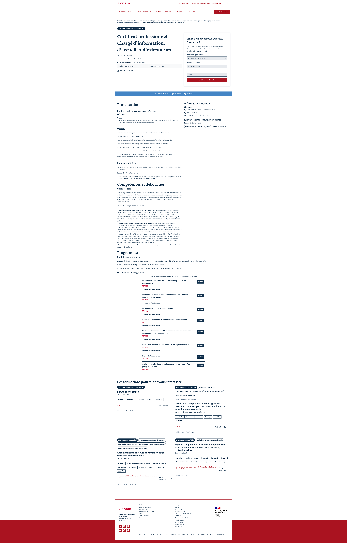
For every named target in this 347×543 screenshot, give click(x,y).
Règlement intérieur (155, 534)
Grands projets (144, 518)
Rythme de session (193, 63)
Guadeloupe (189, 126)
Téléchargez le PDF (126, 70)
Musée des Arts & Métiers (182, 518)
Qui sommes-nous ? (125, 12)
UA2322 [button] (145, 358)
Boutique (177, 516)
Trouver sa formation (144, 12)
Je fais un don (144, 516)
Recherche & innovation (164, 12)
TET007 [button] (145, 347)
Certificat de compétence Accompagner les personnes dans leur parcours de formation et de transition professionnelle (200, 406)
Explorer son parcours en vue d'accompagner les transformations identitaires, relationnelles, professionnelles (200, 447)
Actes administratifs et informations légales (180, 534)
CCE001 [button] (145, 322)
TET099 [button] (145, 286)
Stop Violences (179, 524)
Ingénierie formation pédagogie (192, 21)
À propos (177, 505)
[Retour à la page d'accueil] (123, 3)
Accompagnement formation (212, 21)
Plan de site (178, 526)
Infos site (142, 534)
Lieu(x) (189, 71)
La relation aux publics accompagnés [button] (157, 308)
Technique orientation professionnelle (128, 22)
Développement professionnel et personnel (132, 448)
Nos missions (143, 509)
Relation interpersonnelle (207, 387)
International (178, 522)
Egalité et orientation (128, 391)
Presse (176, 507)
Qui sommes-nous (145, 505)
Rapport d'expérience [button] (151, 356)
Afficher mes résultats (207, 80)
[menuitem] (184, 3)
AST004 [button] (145, 300)
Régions (179, 12)
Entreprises (191, 12)
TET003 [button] (145, 336)
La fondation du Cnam (146, 511)
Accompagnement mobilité (213, 391)
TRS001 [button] (145, 311)
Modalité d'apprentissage (195, 55)
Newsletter (220, 534)
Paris (208, 126)
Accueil (119, 21)
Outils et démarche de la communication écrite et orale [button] (164, 320)
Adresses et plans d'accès (183, 513)
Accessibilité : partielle (205, 534)
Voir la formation (164, 406)
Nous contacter (179, 511)
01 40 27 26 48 (194, 112)
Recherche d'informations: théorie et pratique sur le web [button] (165, 345)
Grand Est (200, 126)
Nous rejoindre (179, 509)
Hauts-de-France (218, 126)
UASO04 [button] (145, 369)
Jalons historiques (145, 507)
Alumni (141, 513)
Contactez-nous (222, 12)
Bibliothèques (179, 520)
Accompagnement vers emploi (186, 387)
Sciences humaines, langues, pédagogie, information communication (159, 21)
